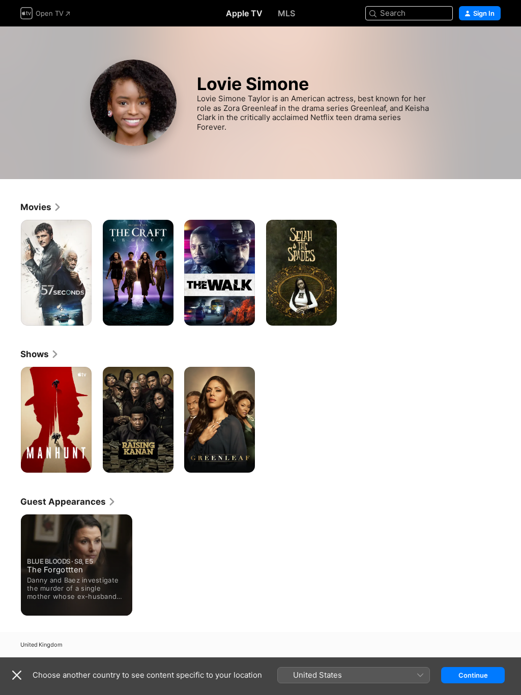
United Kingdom (41, 645)
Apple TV (244, 13)
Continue (473, 675)
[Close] (16, 675)
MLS (286, 13)
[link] (41, 207)
